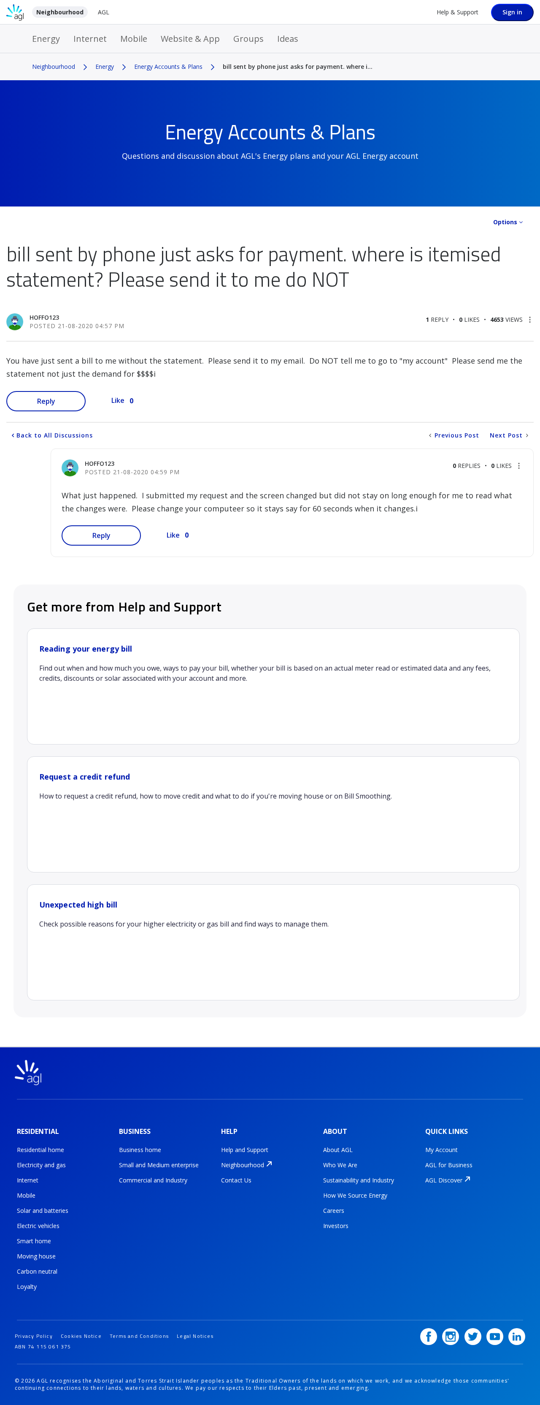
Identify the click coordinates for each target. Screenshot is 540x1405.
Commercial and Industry (153, 1180)
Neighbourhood (60, 12)
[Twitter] (472, 1337)
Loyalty (27, 1287)
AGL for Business (448, 1165)
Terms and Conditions (139, 1336)
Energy (46, 38)
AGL (103, 12)
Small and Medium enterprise (159, 1165)
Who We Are (340, 1165)
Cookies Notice (81, 1336)
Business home (140, 1150)
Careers (333, 1211)
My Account (441, 1150)
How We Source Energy (355, 1195)
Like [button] (117, 400)
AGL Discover (443, 1180)
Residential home (40, 1150)
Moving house (36, 1256)
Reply (46, 401)
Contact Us (236, 1180)
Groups (248, 38)
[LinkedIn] (516, 1337)
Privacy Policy (34, 1336)
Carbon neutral (37, 1271)
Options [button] (505, 222)
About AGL (338, 1150)
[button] (530, 319)
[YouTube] (494, 1337)
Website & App (190, 38)
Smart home (34, 1241)
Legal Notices (195, 1336)
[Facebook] (428, 1337)
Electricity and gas (41, 1165)
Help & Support (457, 12)
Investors (335, 1226)
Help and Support (244, 1150)
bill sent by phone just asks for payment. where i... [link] (298, 67)
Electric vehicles (38, 1226)
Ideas (287, 38)
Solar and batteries (42, 1211)
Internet (90, 38)
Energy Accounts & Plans (168, 67)
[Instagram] (450, 1337)
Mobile (133, 38)
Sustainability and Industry (358, 1180)
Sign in (512, 12)
